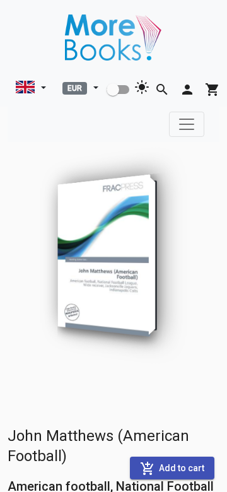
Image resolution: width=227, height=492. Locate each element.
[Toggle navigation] (186, 124)
